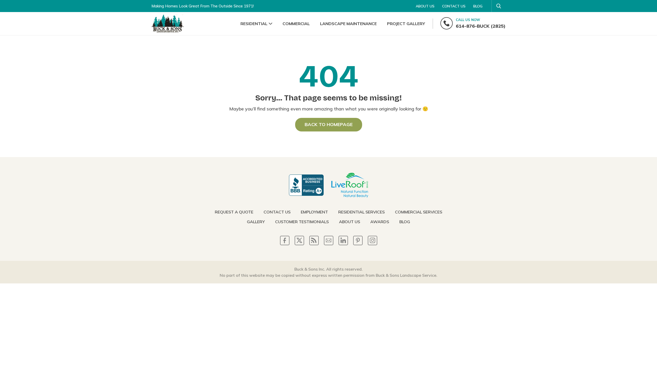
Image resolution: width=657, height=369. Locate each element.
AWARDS (379, 221)
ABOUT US (425, 6)
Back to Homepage (329, 124)
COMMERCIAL (296, 23)
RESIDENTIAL (253, 23)
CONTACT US (454, 6)
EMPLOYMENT (314, 211)
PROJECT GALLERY (406, 23)
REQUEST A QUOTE (234, 211)
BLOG (477, 6)
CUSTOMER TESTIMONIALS (302, 221)
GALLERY (256, 221)
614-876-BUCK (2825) (481, 23)
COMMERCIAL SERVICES (418, 211)
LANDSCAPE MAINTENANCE (348, 23)
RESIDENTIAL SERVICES (361, 211)
